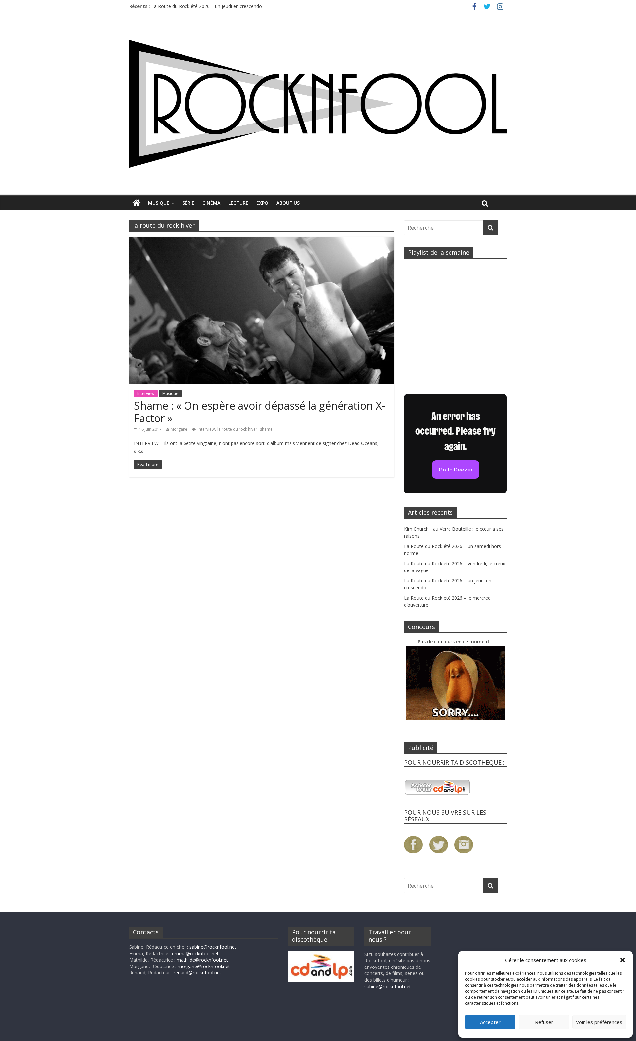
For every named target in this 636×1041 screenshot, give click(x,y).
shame (266, 429)
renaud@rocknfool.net (197, 972)
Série (188, 203)
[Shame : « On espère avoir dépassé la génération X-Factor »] (261, 240)
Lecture (238, 203)
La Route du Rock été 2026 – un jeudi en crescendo (206, 6)
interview (206, 429)
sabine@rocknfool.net (212, 947)
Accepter (490, 1022)
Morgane (179, 429)
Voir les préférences (599, 1022)
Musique (158, 203)
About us (288, 203)
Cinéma (211, 203)
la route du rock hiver (237, 429)
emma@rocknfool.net (195, 953)
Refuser (544, 1022)
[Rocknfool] (318, 104)
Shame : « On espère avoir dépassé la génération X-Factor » (259, 411)
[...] (226, 972)
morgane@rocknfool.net (204, 966)
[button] (622, 960)
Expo (262, 203)
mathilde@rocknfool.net (202, 960)
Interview (145, 393)
